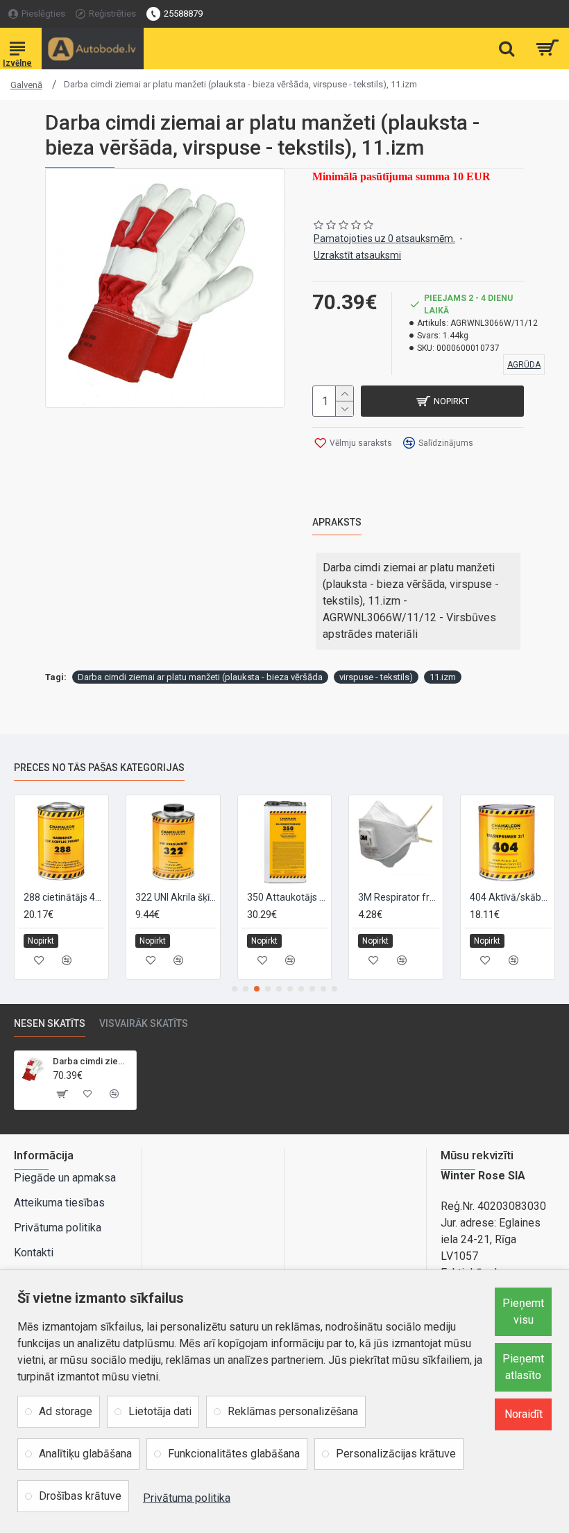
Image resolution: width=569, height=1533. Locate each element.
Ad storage (65, 1411)
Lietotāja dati (160, 1411)
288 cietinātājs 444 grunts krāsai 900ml (64, 897)
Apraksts (337, 522)
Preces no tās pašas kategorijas (99, 767)
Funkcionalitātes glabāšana (234, 1453)
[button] (234, 988)
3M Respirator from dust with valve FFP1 (398, 897)
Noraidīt (523, 1414)
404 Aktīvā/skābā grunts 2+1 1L (510, 897)
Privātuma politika (186, 1498)
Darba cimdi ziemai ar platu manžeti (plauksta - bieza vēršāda (200, 677)
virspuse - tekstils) (376, 677)
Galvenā (26, 85)
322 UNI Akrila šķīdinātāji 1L (175, 897)
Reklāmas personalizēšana (293, 1411)
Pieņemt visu (523, 1311)
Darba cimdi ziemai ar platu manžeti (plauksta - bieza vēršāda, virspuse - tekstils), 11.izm (92, 1061)
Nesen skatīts (49, 1023)
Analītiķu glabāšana (85, 1453)
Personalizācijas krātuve (396, 1453)
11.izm (443, 677)
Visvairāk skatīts (143, 1023)
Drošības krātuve (80, 1495)
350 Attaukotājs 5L (287, 897)
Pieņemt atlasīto (523, 1367)
